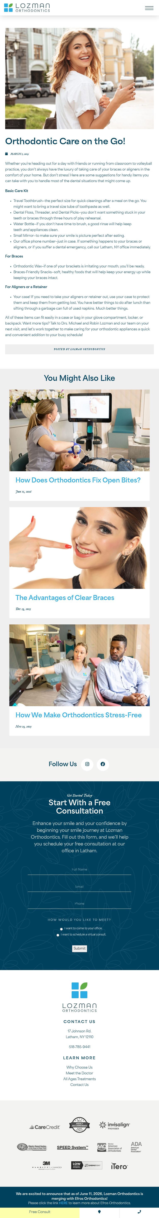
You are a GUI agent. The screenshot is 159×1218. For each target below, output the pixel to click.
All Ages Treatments (79, 1079)
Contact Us (79, 1085)
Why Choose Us (79, 1067)
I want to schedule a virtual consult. (83, 934)
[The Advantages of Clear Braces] (79, 548)
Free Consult (39, 1212)
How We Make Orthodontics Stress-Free (79, 716)
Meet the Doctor (79, 1073)
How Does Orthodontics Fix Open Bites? (78, 481)
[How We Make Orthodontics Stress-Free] (79, 665)
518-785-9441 (79, 1047)
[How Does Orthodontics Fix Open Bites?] (79, 431)
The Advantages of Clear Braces (65, 598)
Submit (80, 948)
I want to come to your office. (83, 928)
